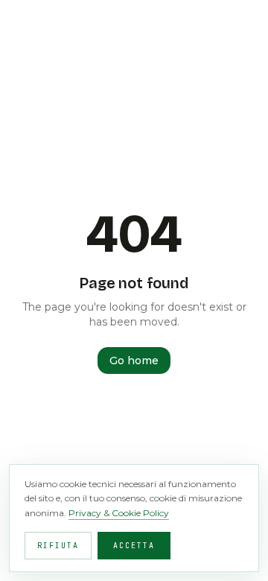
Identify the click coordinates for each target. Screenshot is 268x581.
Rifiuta (58, 545)
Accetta (134, 545)
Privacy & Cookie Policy (118, 512)
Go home (134, 360)
